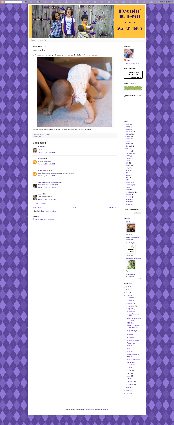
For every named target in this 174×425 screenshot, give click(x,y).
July (128, 367)
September (131, 306)
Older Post (112, 207)
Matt (126, 173)
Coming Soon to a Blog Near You (133, 326)
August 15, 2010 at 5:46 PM (47, 152)
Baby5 (127, 129)
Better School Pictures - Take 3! (134, 319)
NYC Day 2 (130, 351)
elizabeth (41, 158)
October (130, 303)
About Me (42, 40)
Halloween (128, 153)
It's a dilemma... (132, 311)
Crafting (128, 139)
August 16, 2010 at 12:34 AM (47, 199)
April (129, 376)
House (127, 156)
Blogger (105, 410)
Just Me (127, 161)
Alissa (128, 60)
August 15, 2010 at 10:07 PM (47, 187)
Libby (39, 136)
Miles (127, 175)
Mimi (127, 177)
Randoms (128, 185)
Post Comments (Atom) (48, 211)
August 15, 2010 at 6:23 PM (47, 164)
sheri (39, 194)
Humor (127, 158)
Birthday (128, 134)
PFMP (127, 180)
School (127, 190)
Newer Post (37, 207)
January (130, 384)
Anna (127, 127)
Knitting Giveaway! (133, 340)
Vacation (128, 204)
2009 (127, 388)
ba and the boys (43, 170)
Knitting (127, 165)
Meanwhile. (131, 335)
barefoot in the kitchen (133, 258)
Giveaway (128, 151)
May (129, 373)
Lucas (127, 170)
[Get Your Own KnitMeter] (133, 78)
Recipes (128, 187)
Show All (139, 278)
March (129, 379)
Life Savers (130, 222)
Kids (126, 163)
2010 (127, 295)
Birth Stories (129, 131)
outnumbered (130, 274)
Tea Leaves (131, 343)
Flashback (128, 146)
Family (127, 144)
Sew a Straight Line (132, 238)
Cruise (127, 141)
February (130, 381)
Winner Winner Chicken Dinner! (133, 331)
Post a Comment (41, 203)
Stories (127, 197)
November (131, 300)
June (129, 370)
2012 (127, 290)
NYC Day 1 (130, 357)
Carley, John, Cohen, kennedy (48, 182)
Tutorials (128, 202)
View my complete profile (132, 63)
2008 (127, 390)
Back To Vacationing (133, 359)
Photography (129, 182)
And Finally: (131, 337)
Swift (128, 348)
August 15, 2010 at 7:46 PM (47, 176)
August (129, 309)
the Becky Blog (131, 243)
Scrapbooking (129, 192)
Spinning (128, 194)
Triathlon (128, 199)
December (131, 298)
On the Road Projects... (131, 363)
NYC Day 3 (130, 346)
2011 (127, 292)
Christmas (128, 136)
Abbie (127, 124)
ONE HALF (130, 323)
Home (33, 40)
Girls (126, 148)
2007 (127, 393)
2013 (127, 287)
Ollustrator (90, 410)
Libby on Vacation (133, 354)
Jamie (40, 147)
